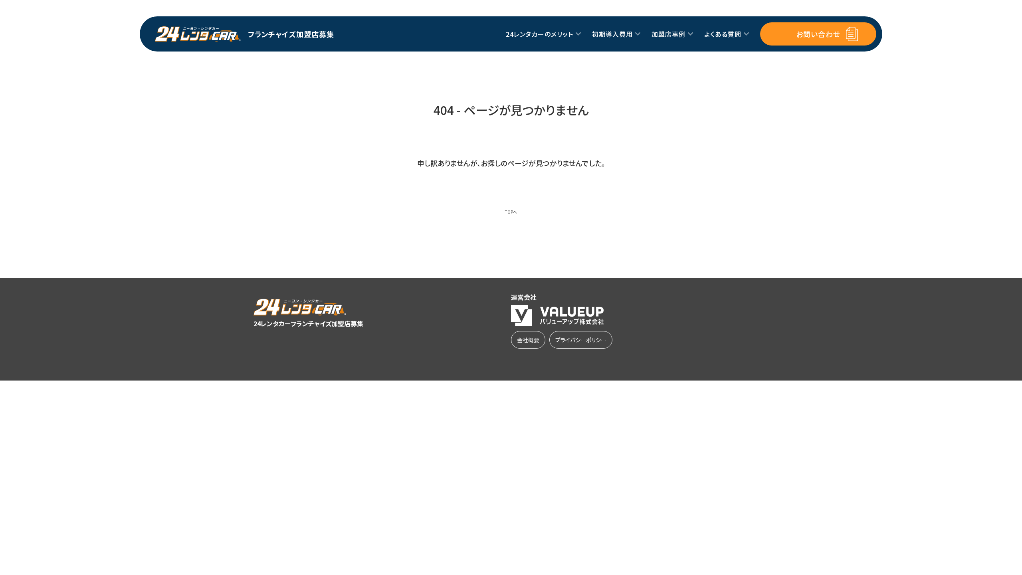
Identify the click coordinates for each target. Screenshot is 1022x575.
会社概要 (528, 340)
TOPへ (511, 212)
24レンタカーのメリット (540, 34)
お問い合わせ (818, 34)
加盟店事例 (668, 34)
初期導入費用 (612, 34)
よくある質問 (722, 34)
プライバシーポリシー (580, 340)
